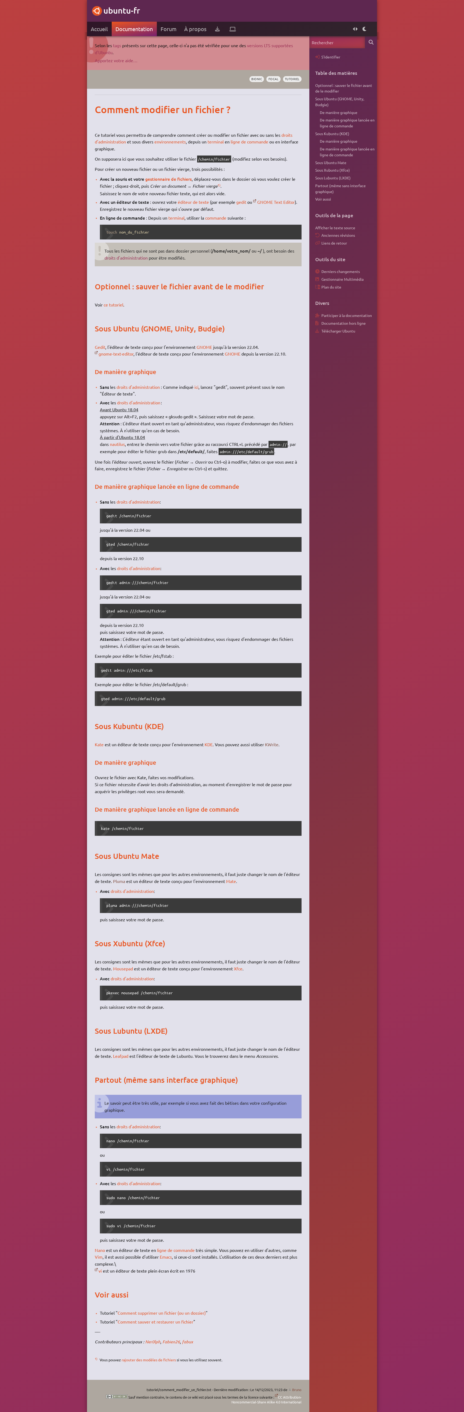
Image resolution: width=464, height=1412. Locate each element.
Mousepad (123, 968)
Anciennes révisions (338, 235)
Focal (274, 79)
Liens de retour (334, 243)
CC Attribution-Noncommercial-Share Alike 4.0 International (266, 1399)
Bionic (256, 79)
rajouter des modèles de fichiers (149, 1359)
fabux (187, 1341)
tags (117, 45)
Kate (99, 744)
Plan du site (331, 286)
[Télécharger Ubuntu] (217, 29)
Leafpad (120, 1056)
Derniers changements (340, 271)
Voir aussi (323, 199)
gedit (241, 202)
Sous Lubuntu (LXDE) (333, 177)
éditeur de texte (193, 202)
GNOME (204, 347)
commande (215, 217)
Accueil (99, 28)
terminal (216, 141)
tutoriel (292, 79)
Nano (100, 1250)
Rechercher (371, 42)
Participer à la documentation (346, 315)
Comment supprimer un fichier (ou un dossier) (162, 1312)
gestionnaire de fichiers (168, 179)
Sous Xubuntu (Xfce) (332, 170)
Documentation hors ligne (343, 323)
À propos (195, 28)
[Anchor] (100, 109)
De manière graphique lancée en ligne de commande (347, 122)
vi (100, 1270)
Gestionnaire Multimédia (342, 279)
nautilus (117, 444)
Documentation (134, 28)
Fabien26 (171, 1341)
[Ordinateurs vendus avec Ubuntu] (232, 29)
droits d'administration (126, 257)
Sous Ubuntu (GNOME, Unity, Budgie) (339, 101)
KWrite (271, 744)
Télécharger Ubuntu (338, 330)
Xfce (238, 968)
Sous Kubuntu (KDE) (332, 133)
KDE (209, 744)
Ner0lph (152, 1341)
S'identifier (330, 56)
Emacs (166, 1256)
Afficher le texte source (335, 227)
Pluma (119, 881)
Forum (168, 28)
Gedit (100, 347)
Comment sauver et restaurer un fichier (155, 1321)
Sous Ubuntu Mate (330, 162)
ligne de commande (249, 141)
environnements (170, 141)
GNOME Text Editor (276, 202)
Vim (99, 1256)
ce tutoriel (113, 304)
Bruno (297, 1389)
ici (196, 387)
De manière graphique (338, 112)
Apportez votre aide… (116, 60)
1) (219, 185)
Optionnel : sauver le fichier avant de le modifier (343, 88)
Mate (231, 881)
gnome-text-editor (116, 353)
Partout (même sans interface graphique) (340, 188)
